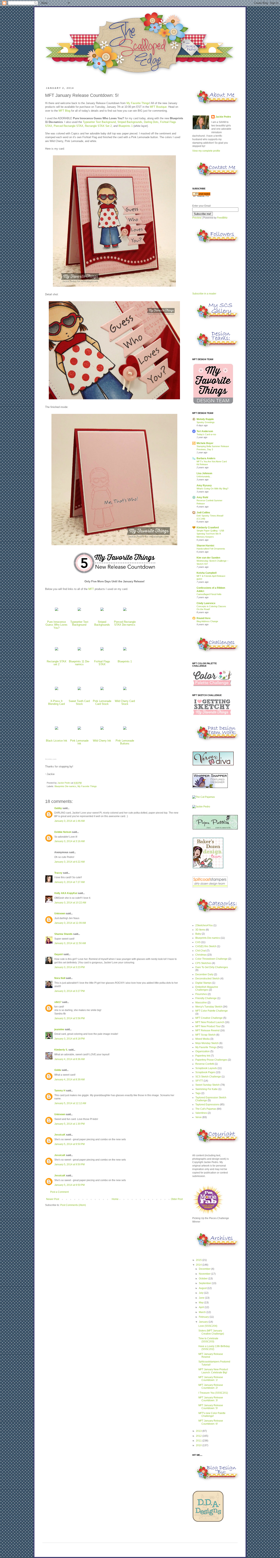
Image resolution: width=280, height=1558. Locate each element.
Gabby (58, 808)
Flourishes (201, 994)
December (205, 1268)
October (203, 1278)
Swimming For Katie (206, 1089)
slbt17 (57, 1002)
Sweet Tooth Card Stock (79, 702)
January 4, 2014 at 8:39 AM (69, 1079)
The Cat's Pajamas (205, 1108)
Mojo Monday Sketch (207, 1043)
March (202, 1312)
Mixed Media (202, 1038)
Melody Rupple (205, 419)
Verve (198, 1117)
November (205, 1273)
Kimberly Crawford (208, 527)
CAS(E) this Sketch (205, 946)
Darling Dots (151, 122)
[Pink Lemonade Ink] (79, 729)
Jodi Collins (203, 512)
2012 (199, 1435)
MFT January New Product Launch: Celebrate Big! (213, 1371)
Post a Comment (59, 1192)
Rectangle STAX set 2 (56, 663)
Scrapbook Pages (205, 1072)
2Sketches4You (204, 925)
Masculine (201, 1002)
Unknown (59, 913)
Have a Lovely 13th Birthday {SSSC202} (214, 1348)
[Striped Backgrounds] (102, 610)
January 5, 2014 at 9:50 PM (69, 1144)
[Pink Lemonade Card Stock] (102, 690)
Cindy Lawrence (206, 603)
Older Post (177, 1199)
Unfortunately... (204, 476)
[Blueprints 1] (124, 650)
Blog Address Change (207, 621)
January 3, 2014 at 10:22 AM (70, 902)
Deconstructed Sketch (207, 978)
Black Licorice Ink (56, 740)
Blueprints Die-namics (65, 786)
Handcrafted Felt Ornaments (211, 548)
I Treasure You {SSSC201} (213, 1392)
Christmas (201, 954)
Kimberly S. (61, 1049)
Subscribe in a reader (204, 293)
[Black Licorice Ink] (56, 729)
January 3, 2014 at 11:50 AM (70, 943)
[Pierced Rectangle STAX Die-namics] (124, 610)
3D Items (200, 929)
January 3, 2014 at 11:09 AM (70, 923)
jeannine (59, 1029)
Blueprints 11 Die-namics (79, 663)
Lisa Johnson (204, 473)
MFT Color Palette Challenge (211, 1010)
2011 (199, 1440)
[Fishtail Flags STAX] (102, 650)
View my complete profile (206, 150)
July (201, 1292)
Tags (198, 1093)
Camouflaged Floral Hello (209, 594)
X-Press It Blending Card (56, 702)
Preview (196, 217)
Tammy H (59, 1090)
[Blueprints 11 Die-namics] (79, 650)
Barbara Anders (206, 458)
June (202, 1297)
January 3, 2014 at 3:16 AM (69, 841)
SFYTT (199, 1080)
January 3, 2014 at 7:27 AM (69, 882)
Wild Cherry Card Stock (125, 702)
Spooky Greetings (206, 422)
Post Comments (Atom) (73, 1205)
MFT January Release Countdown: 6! (210, 1422)
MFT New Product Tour (208, 1026)
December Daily (204, 974)
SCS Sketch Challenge (208, 1076)
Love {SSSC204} (207, 1325)
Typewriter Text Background (99, 122)
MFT (91, 589)
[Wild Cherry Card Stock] (124, 690)
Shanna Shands (63, 934)
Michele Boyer (205, 443)
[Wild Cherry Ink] (102, 729)
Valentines (201, 1113)
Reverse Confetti (204, 1063)
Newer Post (52, 1199)
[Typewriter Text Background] (79, 610)
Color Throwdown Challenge (211, 958)
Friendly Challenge (206, 998)
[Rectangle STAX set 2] (56, 650)
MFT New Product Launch (209, 1022)
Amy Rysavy (204, 485)
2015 (199, 1260)
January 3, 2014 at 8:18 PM (69, 1038)
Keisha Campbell (206, 572)
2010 (199, 1445)
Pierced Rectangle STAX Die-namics (125, 623)
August (203, 1288)
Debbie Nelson (62, 832)
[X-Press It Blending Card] (56, 690)
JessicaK (59, 1134)
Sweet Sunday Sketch (207, 1084)
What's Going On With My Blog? (212, 488)
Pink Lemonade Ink (79, 742)
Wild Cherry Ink (102, 740)
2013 (199, 1431)
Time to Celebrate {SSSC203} (208, 1340)
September (205, 1283)
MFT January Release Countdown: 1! (210, 1379)
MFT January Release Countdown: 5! (210, 1407)
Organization (202, 1051)
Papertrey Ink (202, 1055)
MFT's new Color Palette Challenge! (211, 1414)
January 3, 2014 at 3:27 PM (69, 991)
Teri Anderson (205, 431)
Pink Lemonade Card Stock (102, 702)
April (202, 1307)
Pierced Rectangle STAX (68, 125)
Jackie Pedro (64, 783)
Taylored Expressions (207, 1104)
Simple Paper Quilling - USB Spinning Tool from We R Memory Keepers (210, 533)
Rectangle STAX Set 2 (98, 125)
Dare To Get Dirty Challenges (211, 967)
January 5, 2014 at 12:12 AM (70, 1103)
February (204, 1316)
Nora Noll (59, 978)
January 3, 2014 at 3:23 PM (69, 967)
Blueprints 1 (125, 125)
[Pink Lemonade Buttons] (124, 729)
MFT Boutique (158, 106)
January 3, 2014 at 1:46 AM (69, 821)
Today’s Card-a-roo (206, 434)
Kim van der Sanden (208, 557)
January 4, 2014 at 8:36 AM (69, 1059)
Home (115, 1199)
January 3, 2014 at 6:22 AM (69, 861)
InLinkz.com (50, 759)
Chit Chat (200, 950)
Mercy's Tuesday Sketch (208, 1006)
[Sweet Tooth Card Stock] (79, 690)
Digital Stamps (203, 982)
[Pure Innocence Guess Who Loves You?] (56, 610)
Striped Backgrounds (129, 122)
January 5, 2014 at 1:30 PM (69, 1123)
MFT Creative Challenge (209, 1018)
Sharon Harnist (205, 545)
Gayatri (58, 954)
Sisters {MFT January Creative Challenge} (211, 1332)
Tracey (58, 872)
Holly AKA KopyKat (65, 893)
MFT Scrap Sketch (205, 1034)
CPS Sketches (203, 963)
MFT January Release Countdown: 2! (210, 1386)
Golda (57, 1070)
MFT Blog (64, 110)
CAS (197, 942)
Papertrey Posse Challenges (211, 1059)
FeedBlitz (222, 217)
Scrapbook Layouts (206, 1068)
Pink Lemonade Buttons (125, 742)
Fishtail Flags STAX (102, 663)
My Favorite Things (137, 103)
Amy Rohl (202, 497)
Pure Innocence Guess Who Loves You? (56, 624)
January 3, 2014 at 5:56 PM (69, 1018)
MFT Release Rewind (207, 1030)
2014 (199, 1264)
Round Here (204, 618)
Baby (198, 933)
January (203, 1321)
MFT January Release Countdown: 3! (210, 1399)
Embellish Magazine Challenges (206, 988)
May (201, 1302)
